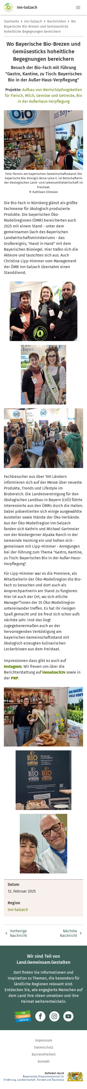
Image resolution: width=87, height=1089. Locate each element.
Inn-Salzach (33, 21)
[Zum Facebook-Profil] (40, 1016)
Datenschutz (43, 1047)
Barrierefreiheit (44, 1054)
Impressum (43, 1040)
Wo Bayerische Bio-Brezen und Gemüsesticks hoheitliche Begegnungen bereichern (40, 26)
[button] (78, 7)
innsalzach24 (53, 672)
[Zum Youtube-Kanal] (68, 1016)
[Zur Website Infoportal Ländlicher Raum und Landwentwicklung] (22, 1016)
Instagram (13, 666)
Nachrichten (56, 21)
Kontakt (44, 1061)
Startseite (11, 21)
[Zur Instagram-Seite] (54, 1016)
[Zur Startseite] (10, 7)
